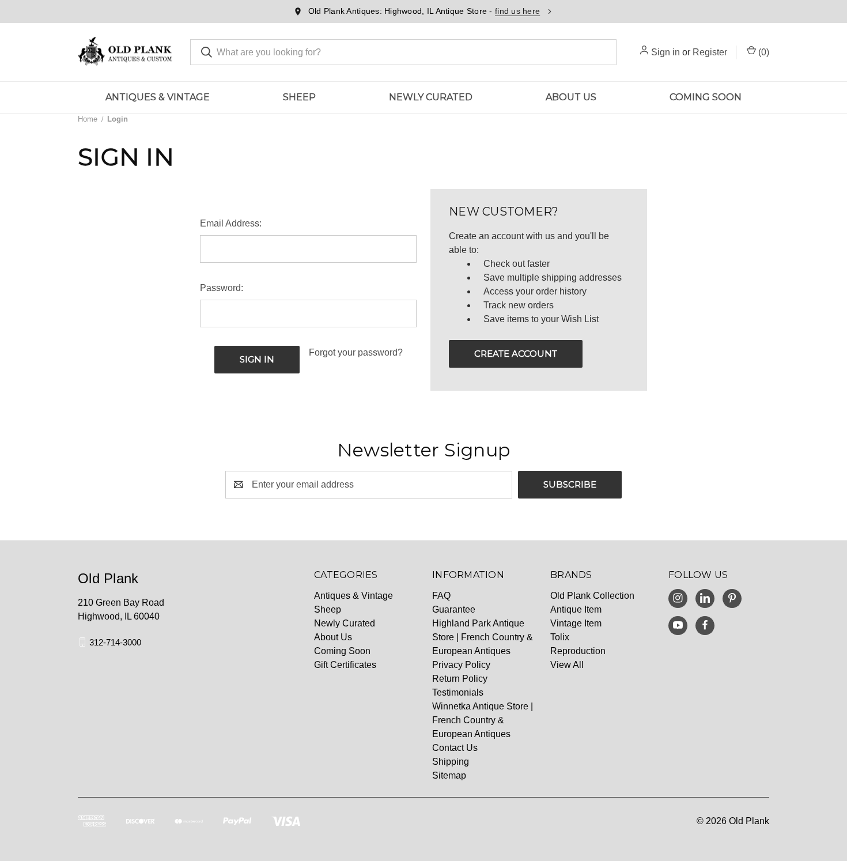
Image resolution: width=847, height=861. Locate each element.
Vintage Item (576, 623)
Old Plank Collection (592, 596)
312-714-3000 (115, 642)
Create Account (515, 353)
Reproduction (578, 651)
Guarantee (453, 609)
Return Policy (459, 678)
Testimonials (457, 692)
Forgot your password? (356, 352)
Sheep (299, 97)
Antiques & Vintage (157, 97)
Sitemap (449, 775)
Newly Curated (430, 97)
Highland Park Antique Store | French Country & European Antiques (482, 637)
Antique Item (576, 609)
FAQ (441, 596)
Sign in (665, 52)
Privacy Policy (461, 665)
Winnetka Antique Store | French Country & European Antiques (482, 720)
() (762, 52)
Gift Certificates (345, 665)
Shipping (450, 761)
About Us (571, 97)
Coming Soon (706, 97)
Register (710, 52)
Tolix (559, 637)
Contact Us (455, 748)
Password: (221, 288)
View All (567, 665)
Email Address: (231, 223)
